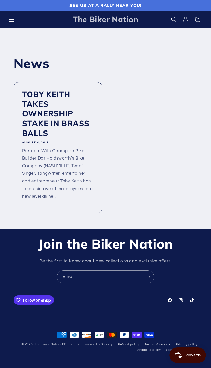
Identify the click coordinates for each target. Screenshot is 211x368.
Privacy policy (186, 344)
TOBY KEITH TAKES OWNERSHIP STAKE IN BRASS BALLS (56, 114)
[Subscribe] (148, 276)
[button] (11, 19)
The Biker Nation (48, 344)
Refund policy (128, 344)
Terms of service (158, 344)
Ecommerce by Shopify (95, 344)
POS (65, 344)
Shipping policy (149, 349)
